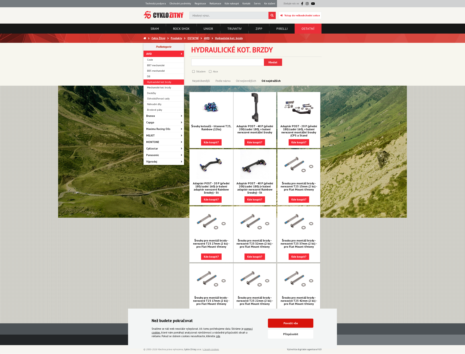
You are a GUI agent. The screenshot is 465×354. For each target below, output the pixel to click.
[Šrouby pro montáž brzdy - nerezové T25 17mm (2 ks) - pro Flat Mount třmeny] (211, 278)
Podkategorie (163, 46)
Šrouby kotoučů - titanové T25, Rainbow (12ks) (211, 127)
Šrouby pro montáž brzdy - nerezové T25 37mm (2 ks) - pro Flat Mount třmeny (299, 243)
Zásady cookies (211, 349)
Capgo (150, 122)
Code (150, 59)
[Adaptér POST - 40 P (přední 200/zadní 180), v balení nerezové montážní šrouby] (254, 107)
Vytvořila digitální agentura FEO (304, 349)
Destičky (151, 93)
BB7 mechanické (156, 65)
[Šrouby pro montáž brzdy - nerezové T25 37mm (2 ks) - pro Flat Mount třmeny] (298, 221)
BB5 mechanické (156, 70)
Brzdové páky (154, 109)
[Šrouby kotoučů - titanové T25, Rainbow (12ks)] (211, 107)
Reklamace (215, 3)
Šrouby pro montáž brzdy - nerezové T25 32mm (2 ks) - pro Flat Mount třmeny (254, 243)
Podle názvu (223, 81)
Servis (257, 3)
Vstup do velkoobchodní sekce (302, 15)
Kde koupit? (211, 142)
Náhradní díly (154, 104)
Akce (215, 71)
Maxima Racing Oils (158, 129)
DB (148, 76)
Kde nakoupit (232, 3)
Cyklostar (152, 148)
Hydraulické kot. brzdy (159, 82)
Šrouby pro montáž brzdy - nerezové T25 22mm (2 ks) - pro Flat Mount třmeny (254, 301)
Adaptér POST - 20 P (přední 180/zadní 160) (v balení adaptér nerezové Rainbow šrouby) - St (211, 187)
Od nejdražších (271, 81)
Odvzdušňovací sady (158, 98)
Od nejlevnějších (246, 81)
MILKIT (150, 135)
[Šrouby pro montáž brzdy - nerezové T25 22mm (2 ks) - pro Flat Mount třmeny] (254, 278)
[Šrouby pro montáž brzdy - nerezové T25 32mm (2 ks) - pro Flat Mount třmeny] (254, 221)
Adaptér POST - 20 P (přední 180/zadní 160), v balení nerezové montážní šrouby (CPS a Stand (298, 130)
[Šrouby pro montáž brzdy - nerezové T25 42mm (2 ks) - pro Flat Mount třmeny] (298, 278)
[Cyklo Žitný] (163, 15)
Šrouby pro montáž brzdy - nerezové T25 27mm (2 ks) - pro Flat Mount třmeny (211, 243)
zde (218, 336)
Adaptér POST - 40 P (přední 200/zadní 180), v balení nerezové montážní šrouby (254, 129)
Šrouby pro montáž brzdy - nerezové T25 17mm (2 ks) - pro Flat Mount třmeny (211, 301)
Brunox (150, 116)
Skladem (201, 71)
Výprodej (151, 161)
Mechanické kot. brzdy (159, 87)
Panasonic (152, 155)
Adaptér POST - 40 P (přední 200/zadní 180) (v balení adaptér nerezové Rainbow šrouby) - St (254, 187)
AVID (149, 54)
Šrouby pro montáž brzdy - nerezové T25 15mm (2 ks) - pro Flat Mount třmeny (299, 186)
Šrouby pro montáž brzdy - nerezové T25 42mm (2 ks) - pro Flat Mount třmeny (299, 301)
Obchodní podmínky (180, 3)
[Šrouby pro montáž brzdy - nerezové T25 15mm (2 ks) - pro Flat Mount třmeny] (298, 164)
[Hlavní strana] (144, 38)
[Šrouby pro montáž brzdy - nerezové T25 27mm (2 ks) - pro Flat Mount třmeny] (211, 221)
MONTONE (152, 142)
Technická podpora (155, 3)
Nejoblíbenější (201, 81)
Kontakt (246, 3)
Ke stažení (269, 3)
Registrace (200, 3)
